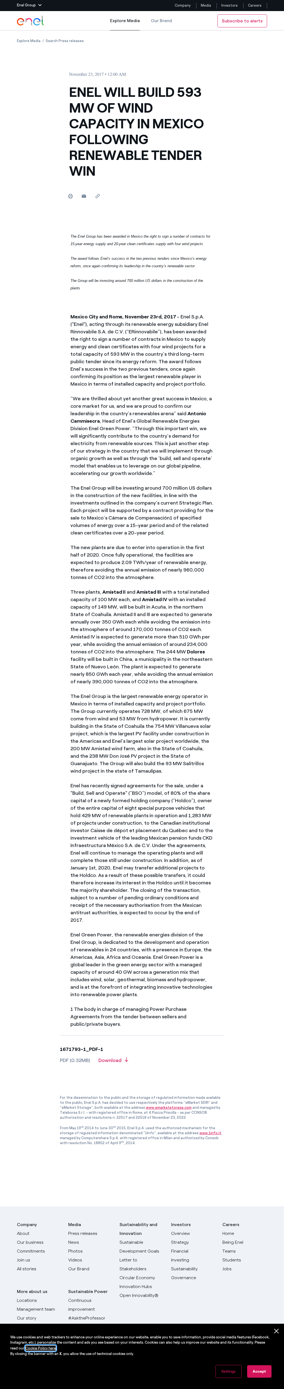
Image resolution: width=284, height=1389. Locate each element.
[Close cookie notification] (276, 1331)
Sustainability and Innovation (138, 1229)
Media (206, 5)
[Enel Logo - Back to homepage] (31, 21)
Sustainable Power (88, 1291)
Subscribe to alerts (242, 21)
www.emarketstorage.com (169, 1107)
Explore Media (125, 24)
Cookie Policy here (41, 1348)
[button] (29, 5)
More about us (32, 1291)
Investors (229, 5)
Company (183, 5)
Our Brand (161, 20)
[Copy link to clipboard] (97, 196)
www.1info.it (210, 1133)
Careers (255, 5)
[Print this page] (70, 196)
